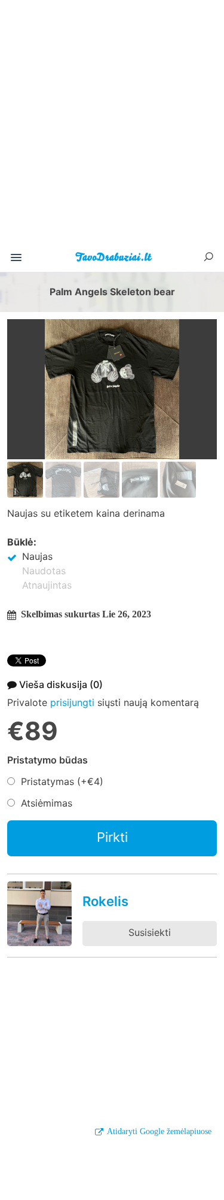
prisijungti (72, 702)
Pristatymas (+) (62, 781)
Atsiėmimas (46, 803)
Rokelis (105, 901)
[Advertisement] (112, 126)
